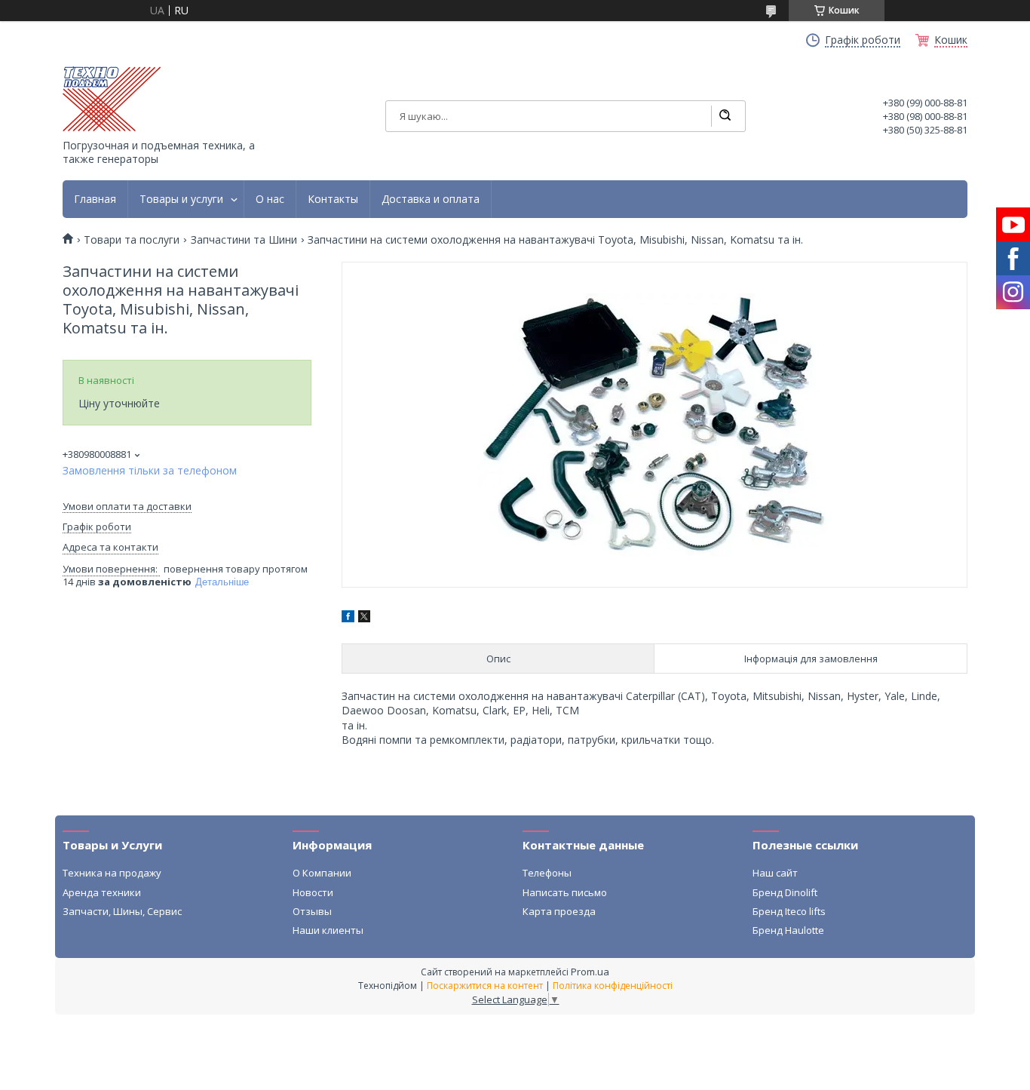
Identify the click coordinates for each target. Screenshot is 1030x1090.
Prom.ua (590, 971)
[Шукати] (724, 116)
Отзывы (312, 911)
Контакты (333, 199)
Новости (313, 892)
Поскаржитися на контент (485, 985)
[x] (364, 618)
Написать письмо (565, 892)
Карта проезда (559, 911)
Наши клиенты (328, 930)
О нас (270, 199)
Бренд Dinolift (785, 892)
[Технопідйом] (112, 98)
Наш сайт (775, 873)
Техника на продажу (112, 873)
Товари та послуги (131, 240)
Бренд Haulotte (788, 930)
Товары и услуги (181, 199)
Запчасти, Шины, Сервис (122, 911)
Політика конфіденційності (613, 985)
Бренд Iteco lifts (789, 911)
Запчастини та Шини (244, 240)
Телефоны (547, 873)
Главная (95, 199)
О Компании (322, 873)
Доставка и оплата (431, 199)
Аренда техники (102, 892)
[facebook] (348, 618)
